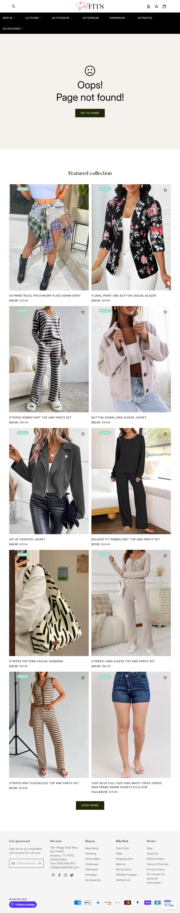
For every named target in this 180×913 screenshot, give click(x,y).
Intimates (145, 18)
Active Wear (92, 859)
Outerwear (90, 18)
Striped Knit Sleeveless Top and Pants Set (44, 783)
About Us (152, 853)
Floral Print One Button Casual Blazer (123, 295)
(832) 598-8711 (66, 863)
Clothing (32, 18)
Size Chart (122, 848)
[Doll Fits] (90, 6)
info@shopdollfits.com (64, 867)
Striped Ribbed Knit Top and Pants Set (40, 417)
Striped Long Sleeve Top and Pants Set (123, 661)
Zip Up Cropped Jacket (27, 539)
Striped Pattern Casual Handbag (36, 661)
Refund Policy (155, 859)
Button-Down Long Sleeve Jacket (119, 417)
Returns (121, 864)
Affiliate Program (126, 874)
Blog (149, 848)
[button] (163, 6)
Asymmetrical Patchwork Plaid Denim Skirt (45, 295)
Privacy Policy (156, 869)
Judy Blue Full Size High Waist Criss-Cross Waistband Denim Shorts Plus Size (126, 785)
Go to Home (90, 113)
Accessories (93, 880)
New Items (91, 848)
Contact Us (123, 880)
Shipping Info (124, 859)
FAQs (119, 853)
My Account (123, 869)
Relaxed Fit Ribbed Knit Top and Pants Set (125, 539)
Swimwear (117, 18)
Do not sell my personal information (156, 878)
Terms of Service (157, 864)
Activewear (60, 18)
